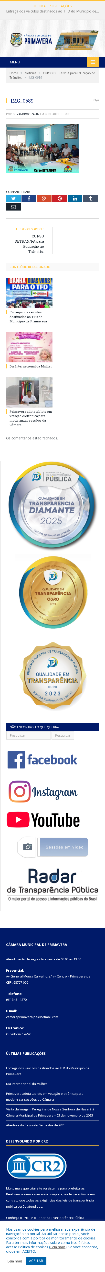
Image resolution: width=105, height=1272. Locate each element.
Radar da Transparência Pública (60, 1217)
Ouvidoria (13, 1034)
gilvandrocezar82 (25, 114)
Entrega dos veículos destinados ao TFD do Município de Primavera (28, 316)
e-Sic (27, 1034)
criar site (36, 1188)
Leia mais (57, 1247)
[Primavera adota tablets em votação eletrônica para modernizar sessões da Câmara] (29, 392)
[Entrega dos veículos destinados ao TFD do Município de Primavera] (29, 293)
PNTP (27, 1217)
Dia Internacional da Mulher (51, 11)
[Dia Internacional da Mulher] (29, 347)
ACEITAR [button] (36, 1260)
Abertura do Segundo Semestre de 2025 (35, 1125)
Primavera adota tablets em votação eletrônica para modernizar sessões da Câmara (31, 418)
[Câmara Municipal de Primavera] (52, 39)
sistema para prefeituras (66, 1188)
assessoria (40, 1194)
